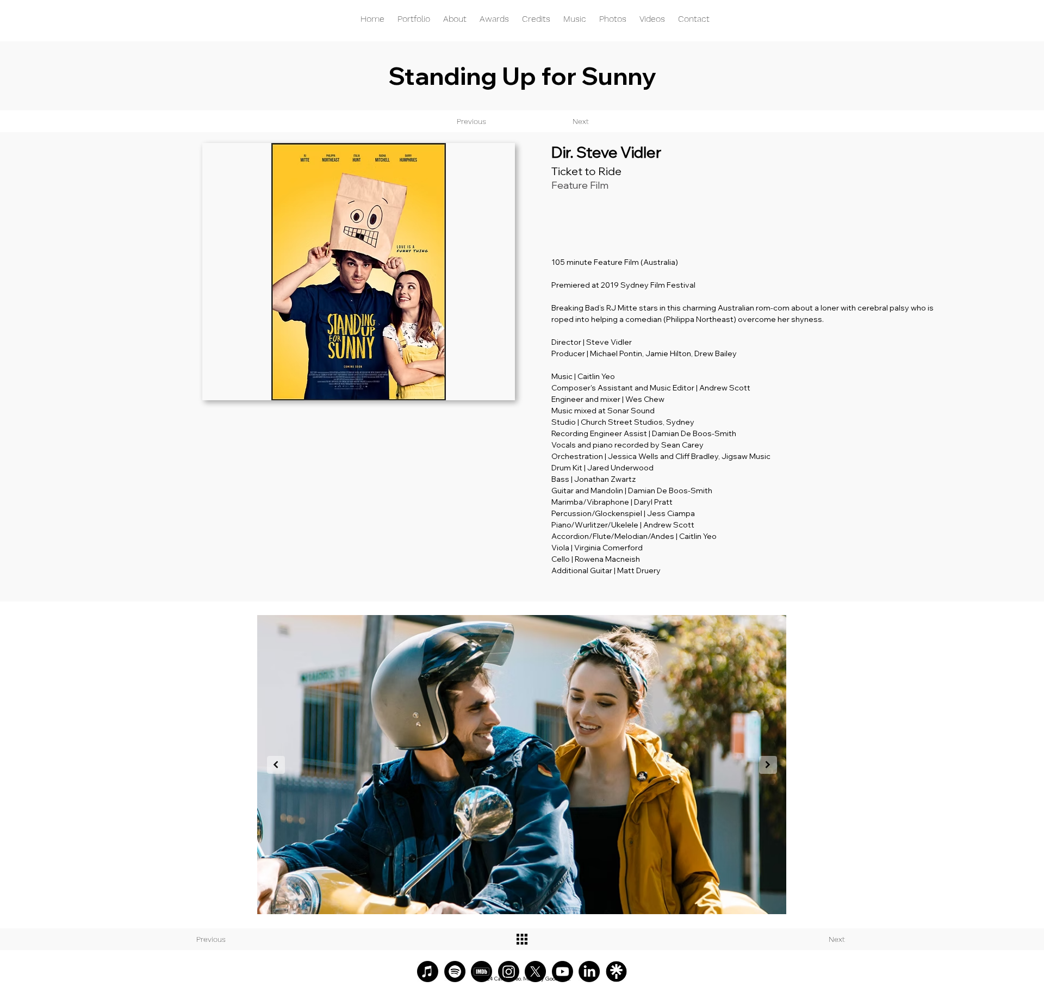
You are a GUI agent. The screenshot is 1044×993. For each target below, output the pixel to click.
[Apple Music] (427, 971)
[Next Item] (768, 765)
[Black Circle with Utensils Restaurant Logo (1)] (616, 971)
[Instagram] (508, 971)
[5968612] (481, 971)
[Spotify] (454, 971)
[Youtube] (562, 971)
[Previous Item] (276, 765)
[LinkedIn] (589, 971)
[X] (535, 971)
